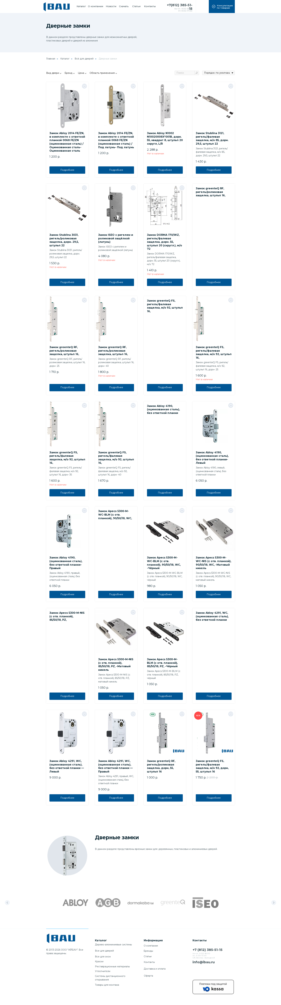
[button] (222, 6)
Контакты (149, 962)
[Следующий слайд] (273, 902)
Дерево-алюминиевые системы (113, 944)
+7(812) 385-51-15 (179, 7)
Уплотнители (102, 971)
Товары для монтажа (107, 984)
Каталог (64, 58)
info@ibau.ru (204, 962)
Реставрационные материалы (112, 966)
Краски (99, 961)
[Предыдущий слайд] (7, 902)
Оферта (148, 975)
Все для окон (103, 956)
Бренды (148, 950)
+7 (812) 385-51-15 (207, 950)
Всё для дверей (84, 58)
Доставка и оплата (155, 968)
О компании (151, 945)
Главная (50, 58)
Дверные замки (108, 58)
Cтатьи (148, 956)
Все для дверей (104, 950)
